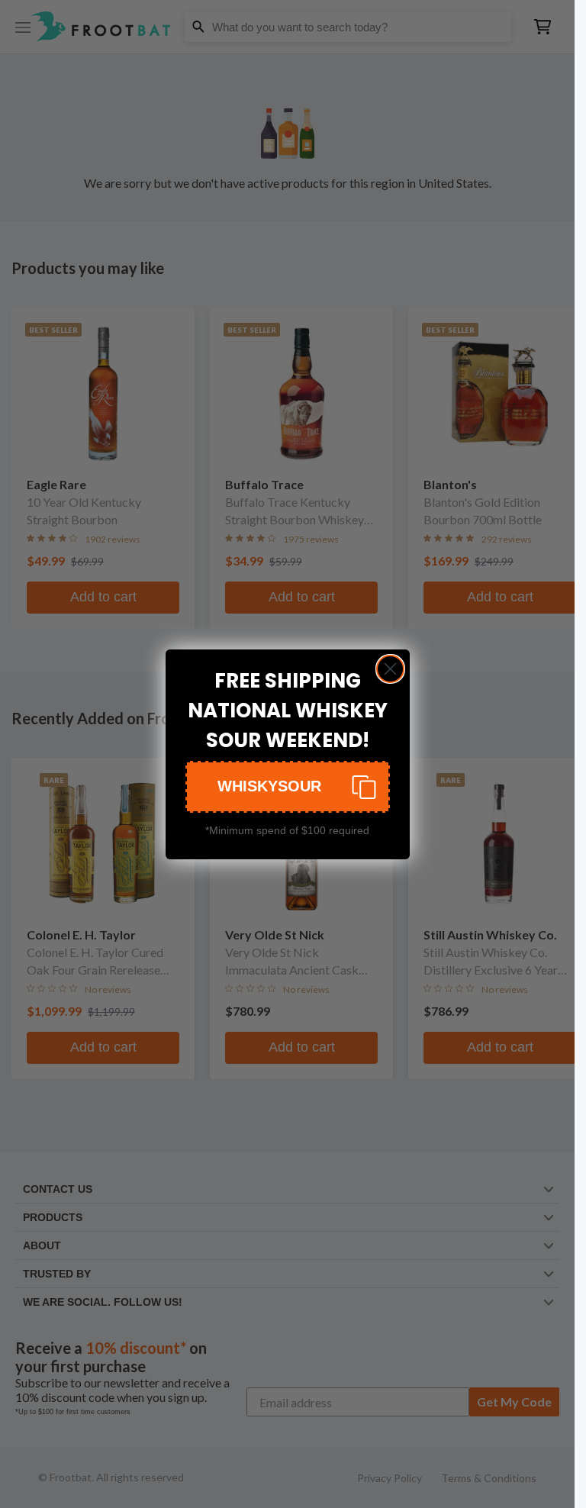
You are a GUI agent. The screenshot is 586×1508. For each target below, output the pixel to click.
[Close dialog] (390, 669)
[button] (287, 787)
